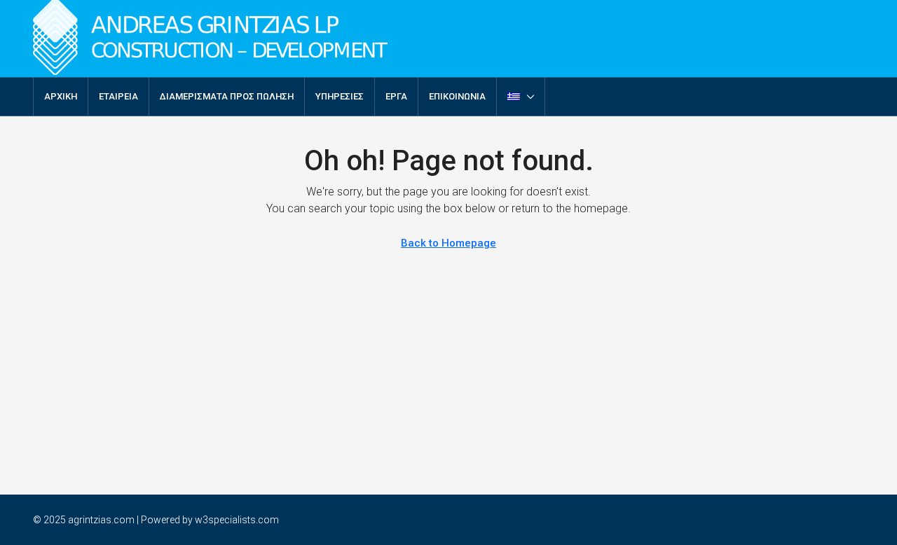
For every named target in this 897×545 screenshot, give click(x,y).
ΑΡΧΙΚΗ (60, 96)
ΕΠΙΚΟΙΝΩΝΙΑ (457, 96)
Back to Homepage (448, 243)
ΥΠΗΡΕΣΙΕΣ (339, 96)
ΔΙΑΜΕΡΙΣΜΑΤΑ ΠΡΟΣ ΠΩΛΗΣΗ (227, 96)
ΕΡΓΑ (396, 96)
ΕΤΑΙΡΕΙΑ (118, 96)
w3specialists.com (237, 519)
